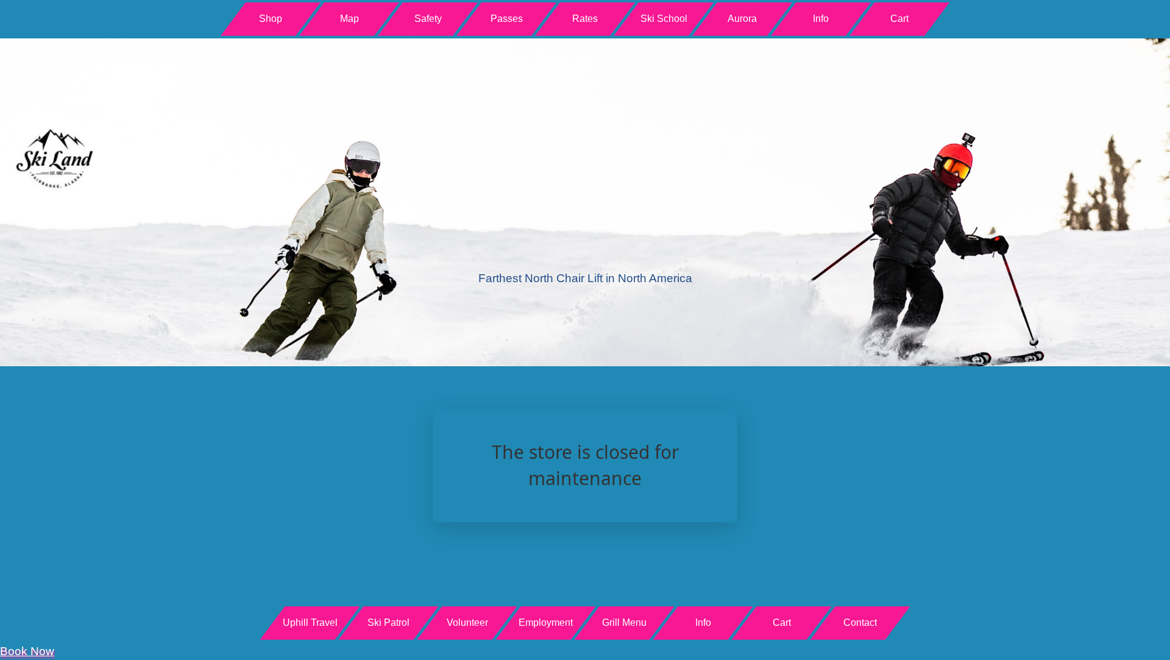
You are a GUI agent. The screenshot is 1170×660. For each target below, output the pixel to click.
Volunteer (467, 622)
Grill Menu (624, 622)
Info (821, 18)
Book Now (27, 651)
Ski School (663, 18)
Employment (546, 622)
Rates (585, 18)
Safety (428, 18)
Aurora (742, 18)
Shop (270, 18)
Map (349, 18)
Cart (899, 18)
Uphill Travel (310, 622)
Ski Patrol (388, 622)
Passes (507, 18)
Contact (860, 622)
